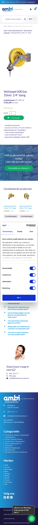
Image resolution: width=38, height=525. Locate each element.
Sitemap (6, 514)
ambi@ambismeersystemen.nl (19, 378)
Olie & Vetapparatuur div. (15, 30)
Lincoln (7, 467)
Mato (6, 471)
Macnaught (8, 469)
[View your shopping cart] (35, 9)
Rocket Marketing (23, 523)
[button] (19, 308)
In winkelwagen (15, 118)
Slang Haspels (28, 30)
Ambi (6, 465)
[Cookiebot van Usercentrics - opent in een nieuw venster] (27, 225)
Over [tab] (31, 231)
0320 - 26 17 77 (32, 2)
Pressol (7, 480)
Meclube (7, 474)
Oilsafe (7, 478)
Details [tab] (19, 231)
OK (18, 298)
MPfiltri (7, 476)
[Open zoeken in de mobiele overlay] (14, 19)
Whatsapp (12, 376)
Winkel (10, 26)
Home (5, 26)
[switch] (33, 275)
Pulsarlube (8, 482)
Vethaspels (7, 33)
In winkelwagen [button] (11, 216)
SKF (6, 484)
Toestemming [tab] (7, 231)
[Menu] (32, 19)
